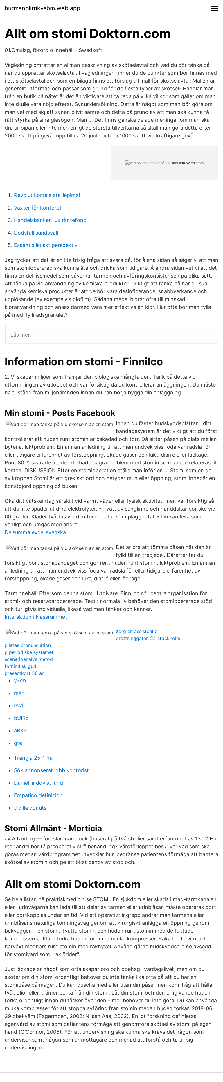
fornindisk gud (20, 666)
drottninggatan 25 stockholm (148, 638)
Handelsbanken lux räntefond (50, 220)
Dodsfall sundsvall (36, 233)
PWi (18, 705)
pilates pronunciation (28, 645)
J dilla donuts (30, 808)
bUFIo (21, 718)
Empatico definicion (38, 795)
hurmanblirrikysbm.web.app (42, 8)
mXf (19, 693)
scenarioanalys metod (29, 659)
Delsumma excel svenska (35, 532)
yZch (20, 680)
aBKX (20, 730)
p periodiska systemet (29, 652)
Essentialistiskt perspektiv (46, 245)
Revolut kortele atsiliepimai (47, 195)
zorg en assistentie (136, 631)
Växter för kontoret (38, 208)
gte (18, 743)
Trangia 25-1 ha (33, 758)
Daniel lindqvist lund (38, 783)
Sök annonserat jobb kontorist (51, 770)
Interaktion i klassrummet (36, 617)
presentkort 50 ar (24, 673)
